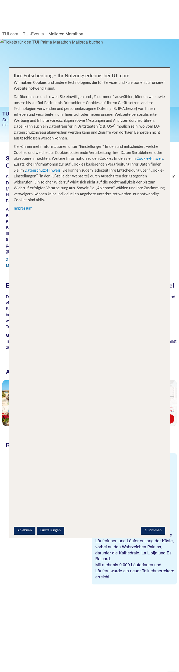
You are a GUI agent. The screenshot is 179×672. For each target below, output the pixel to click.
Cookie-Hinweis (149, 159)
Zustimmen (153, 530)
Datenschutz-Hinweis (42, 171)
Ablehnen (24, 530)
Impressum (23, 208)
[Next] (173, 405)
